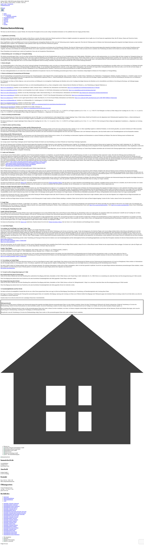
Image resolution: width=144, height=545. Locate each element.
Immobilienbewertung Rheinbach (11, 534)
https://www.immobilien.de (7, 87)
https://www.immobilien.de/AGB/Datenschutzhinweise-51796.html (83, 87)
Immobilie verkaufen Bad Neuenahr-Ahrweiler (15, 513)
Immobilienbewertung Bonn (10, 531)
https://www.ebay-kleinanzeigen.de (9, 92)
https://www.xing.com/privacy (8, 242)
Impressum (6, 497)
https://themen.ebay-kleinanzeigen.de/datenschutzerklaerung (93, 92)
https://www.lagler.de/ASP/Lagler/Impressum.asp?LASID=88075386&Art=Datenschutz (96, 97)
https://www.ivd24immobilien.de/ (8, 100)
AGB (5, 501)
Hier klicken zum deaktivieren (8, 268)
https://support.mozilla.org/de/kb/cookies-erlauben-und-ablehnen (21, 164)
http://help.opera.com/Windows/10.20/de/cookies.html (18, 165)
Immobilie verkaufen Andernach (11, 503)
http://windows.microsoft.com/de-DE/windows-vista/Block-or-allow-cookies (28, 161)
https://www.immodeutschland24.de (9, 102)
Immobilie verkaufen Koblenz (11, 525)
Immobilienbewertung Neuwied (11, 515)
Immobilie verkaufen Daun (10, 522)
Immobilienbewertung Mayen (11, 507)
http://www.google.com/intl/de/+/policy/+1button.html (13, 240)
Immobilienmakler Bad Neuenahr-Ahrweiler (14, 514)
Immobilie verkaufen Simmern (11, 519)
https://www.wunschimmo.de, (8, 95)
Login (2, 4)
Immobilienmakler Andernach (11, 504)
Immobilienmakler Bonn (9, 530)
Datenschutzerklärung (9, 498)
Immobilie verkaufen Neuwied (11, 517)
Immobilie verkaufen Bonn (10, 529)
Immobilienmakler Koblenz (10, 526)
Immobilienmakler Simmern (10, 521)
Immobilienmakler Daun (9, 523)
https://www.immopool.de (7, 97)
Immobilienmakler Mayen (10, 510)
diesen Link (23, 182)
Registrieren (10, 4)
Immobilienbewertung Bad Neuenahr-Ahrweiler (15, 511)
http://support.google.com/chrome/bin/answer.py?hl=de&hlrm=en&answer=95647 (25, 163)
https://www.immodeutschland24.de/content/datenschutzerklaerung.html (49, 104)
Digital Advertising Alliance (55, 182)
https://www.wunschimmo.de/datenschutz (82, 95)
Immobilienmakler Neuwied (10, 518)
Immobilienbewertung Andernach (12, 506)
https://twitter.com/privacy (7, 239)
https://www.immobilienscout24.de (9, 90)
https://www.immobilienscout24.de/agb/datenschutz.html (82, 90)
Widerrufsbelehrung (8, 499)
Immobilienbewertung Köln (10, 533)
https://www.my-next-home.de (8, 106)
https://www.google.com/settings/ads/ (120, 205)
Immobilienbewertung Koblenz (11, 527)
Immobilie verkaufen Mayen (10, 509)
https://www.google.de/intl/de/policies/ (98, 205)
